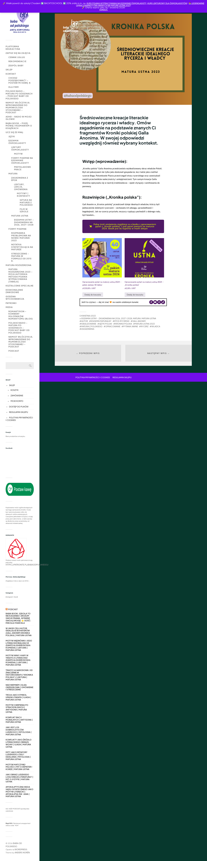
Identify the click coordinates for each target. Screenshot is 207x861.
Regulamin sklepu (18, 412)
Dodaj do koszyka (92, 294)
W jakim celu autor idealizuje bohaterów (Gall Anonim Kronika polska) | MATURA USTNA (19, 632)
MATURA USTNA (19, 215)
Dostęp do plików (18, 406)
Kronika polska (123, 323)
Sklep (9, 69)
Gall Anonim (139, 321)
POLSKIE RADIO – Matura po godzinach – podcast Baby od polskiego (19, 95)
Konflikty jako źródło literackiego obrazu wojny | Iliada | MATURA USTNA (18, 743)
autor (84, 321)
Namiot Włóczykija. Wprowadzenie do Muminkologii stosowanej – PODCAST (18, 107)
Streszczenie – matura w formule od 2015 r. (21, 257)
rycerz (144, 326)
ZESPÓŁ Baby (16, 65)
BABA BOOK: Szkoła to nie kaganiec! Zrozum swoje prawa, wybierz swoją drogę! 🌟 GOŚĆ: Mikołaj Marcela (18, 618)
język (11, 136)
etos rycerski (121, 321)
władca (155, 326)
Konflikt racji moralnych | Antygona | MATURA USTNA (19, 719)
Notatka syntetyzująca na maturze (22, 247)
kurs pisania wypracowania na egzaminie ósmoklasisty (116, 3)
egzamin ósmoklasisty (17, 141)
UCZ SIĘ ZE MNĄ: (15, 132)
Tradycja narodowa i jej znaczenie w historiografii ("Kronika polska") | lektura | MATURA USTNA (19, 675)
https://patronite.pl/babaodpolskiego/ (27, 564)
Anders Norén (22, 852)
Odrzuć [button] (103, 9)
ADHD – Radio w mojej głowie (19, 117)
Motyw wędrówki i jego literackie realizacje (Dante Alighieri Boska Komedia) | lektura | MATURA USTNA (19, 645)
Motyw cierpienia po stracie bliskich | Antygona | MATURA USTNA (17, 708)
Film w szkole (24, 210)
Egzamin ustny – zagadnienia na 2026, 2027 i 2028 (24, 222)
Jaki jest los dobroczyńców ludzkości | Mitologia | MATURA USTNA (19, 731)
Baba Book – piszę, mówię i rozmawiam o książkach (19, 125)
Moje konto (17, 401)
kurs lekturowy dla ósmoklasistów (167, 3)
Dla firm (13, 87)
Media (9, 307)
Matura (13, 173)
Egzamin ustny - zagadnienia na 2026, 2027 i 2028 (106, 318)
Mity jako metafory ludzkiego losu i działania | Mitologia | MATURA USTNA (18, 755)
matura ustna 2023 (145, 323)
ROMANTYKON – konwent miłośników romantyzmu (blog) (20, 315)
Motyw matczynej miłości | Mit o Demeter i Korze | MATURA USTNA (19, 766)
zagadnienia (87, 329)
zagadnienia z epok (19, 178)
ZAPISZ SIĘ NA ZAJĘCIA (18, 53)
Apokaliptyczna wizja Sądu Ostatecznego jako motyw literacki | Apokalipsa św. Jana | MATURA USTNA (19, 792)
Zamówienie (17, 395)
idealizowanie (88, 323)
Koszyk (14, 390)
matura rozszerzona (18, 265)
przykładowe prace (22, 168)
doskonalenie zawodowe (14, 291)
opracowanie (112, 326)
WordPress (21, 849)
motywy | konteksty (23, 194)
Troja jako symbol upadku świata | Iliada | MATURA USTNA (18, 697)
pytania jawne (130, 326)
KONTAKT (11, 73)
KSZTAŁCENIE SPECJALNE (19, 285)
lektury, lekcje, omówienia (21, 186)
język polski (105, 323)
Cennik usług (16, 57)
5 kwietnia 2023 (88, 315)
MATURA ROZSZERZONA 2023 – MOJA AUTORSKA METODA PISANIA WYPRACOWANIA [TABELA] (20, 275)
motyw (18, 153)
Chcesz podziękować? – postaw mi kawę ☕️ (19, 80)
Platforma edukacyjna (13, 47)
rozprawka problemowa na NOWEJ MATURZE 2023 (21, 237)
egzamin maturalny (101, 321)
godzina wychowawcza (15, 297)
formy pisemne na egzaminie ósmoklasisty (22, 160)
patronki (11, 303)
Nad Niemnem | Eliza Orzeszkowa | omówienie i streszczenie (19, 687)
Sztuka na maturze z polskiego (26, 202)
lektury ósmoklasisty (20, 148)
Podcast (13, 351)
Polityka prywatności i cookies (92, 377)
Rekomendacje (17, 61)
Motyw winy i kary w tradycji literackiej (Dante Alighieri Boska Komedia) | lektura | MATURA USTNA (18, 660)
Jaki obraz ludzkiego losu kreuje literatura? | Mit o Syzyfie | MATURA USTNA (19, 778)
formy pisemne (17, 229)
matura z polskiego (91, 326)
